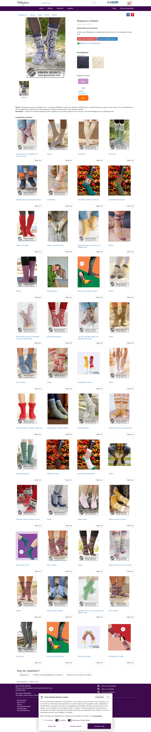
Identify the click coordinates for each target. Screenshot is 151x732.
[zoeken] (95, 3)
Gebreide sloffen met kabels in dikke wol (29, 428)
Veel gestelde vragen (24, 706)
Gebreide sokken (83, 428)
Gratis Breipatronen (23, 710)
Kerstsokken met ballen (116, 656)
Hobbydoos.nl (22, 15)
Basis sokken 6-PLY (22, 565)
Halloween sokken (53, 474)
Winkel (50, 8)
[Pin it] (132, 14)
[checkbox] (46, 720)
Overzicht (100, 697)
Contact (19, 704)
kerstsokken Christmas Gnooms (88, 200)
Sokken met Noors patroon (117, 519)
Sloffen (49, 519)
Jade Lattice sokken (84, 656)
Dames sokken (21, 382)
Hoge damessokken (22, 474)
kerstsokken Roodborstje (117, 200)
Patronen (60, 8)
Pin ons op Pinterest (108, 692)
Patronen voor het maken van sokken (79, 675)
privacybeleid (97, 716)
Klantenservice (22, 700)
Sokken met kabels (22, 245)
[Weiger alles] (108, 697)
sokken (111, 337)
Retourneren (21, 702)
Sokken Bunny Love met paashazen (120, 428)
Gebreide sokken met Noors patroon (28, 519)
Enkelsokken (51, 200)
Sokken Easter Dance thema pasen (120, 565)
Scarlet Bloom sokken (85, 382)
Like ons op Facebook (109, 686)
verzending (86, 43)
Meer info (38, 160)
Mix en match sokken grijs (55, 656)
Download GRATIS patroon (107, 39)
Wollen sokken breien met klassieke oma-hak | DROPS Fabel (27, 338)
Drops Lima (81, 55)
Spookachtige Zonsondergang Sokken (28, 200)
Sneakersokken (52, 291)
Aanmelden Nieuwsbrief (23, 693)
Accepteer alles (99, 726)
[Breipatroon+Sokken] (127, 14)
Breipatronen (24, 675)
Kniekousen (81, 154)
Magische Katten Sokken (55, 611)
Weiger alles (52, 726)
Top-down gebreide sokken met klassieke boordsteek (88, 338)
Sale (114, 8)
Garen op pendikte (127, 8)
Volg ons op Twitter (108, 689)
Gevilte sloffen (82, 519)
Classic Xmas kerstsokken (86, 474)
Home (41, 8)
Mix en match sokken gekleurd (88, 291)
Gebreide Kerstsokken (54, 337)
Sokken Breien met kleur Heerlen (58, 428)
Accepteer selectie (76, 726)
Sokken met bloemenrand (55, 245)
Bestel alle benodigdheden (87, 39)
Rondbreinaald (22, 708)
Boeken (70, 8)
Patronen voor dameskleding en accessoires (47, 675)
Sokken (49, 154)
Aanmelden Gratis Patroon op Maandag (28, 695)
